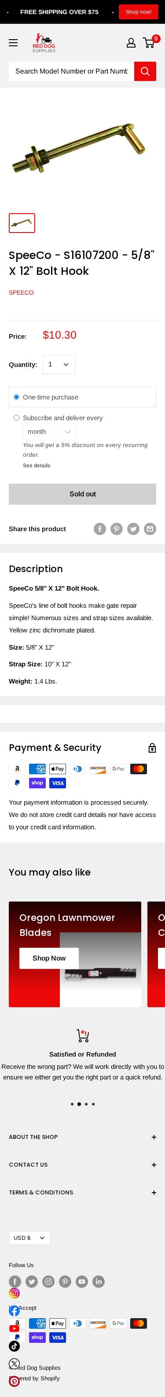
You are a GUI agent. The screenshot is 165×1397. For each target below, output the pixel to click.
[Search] (145, 71)
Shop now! (138, 12)
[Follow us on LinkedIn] (98, 1281)
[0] (148, 42)
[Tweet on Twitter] (133, 528)
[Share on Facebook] (100, 528)
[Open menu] (13, 42)
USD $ (22, 1237)
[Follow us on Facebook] (15, 1281)
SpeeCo (21, 292)
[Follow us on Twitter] (32, 1281)
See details (36, 465)
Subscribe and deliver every (64, 417)
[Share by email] (150, 528)
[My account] (131, 43)
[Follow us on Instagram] (48, 1281)
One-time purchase (50, 397)
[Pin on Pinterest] (116, 528)
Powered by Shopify (34, 1378)
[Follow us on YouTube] (82, 1281)
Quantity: (23, 364)
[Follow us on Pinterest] (65, 1281)
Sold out (83, 494)
